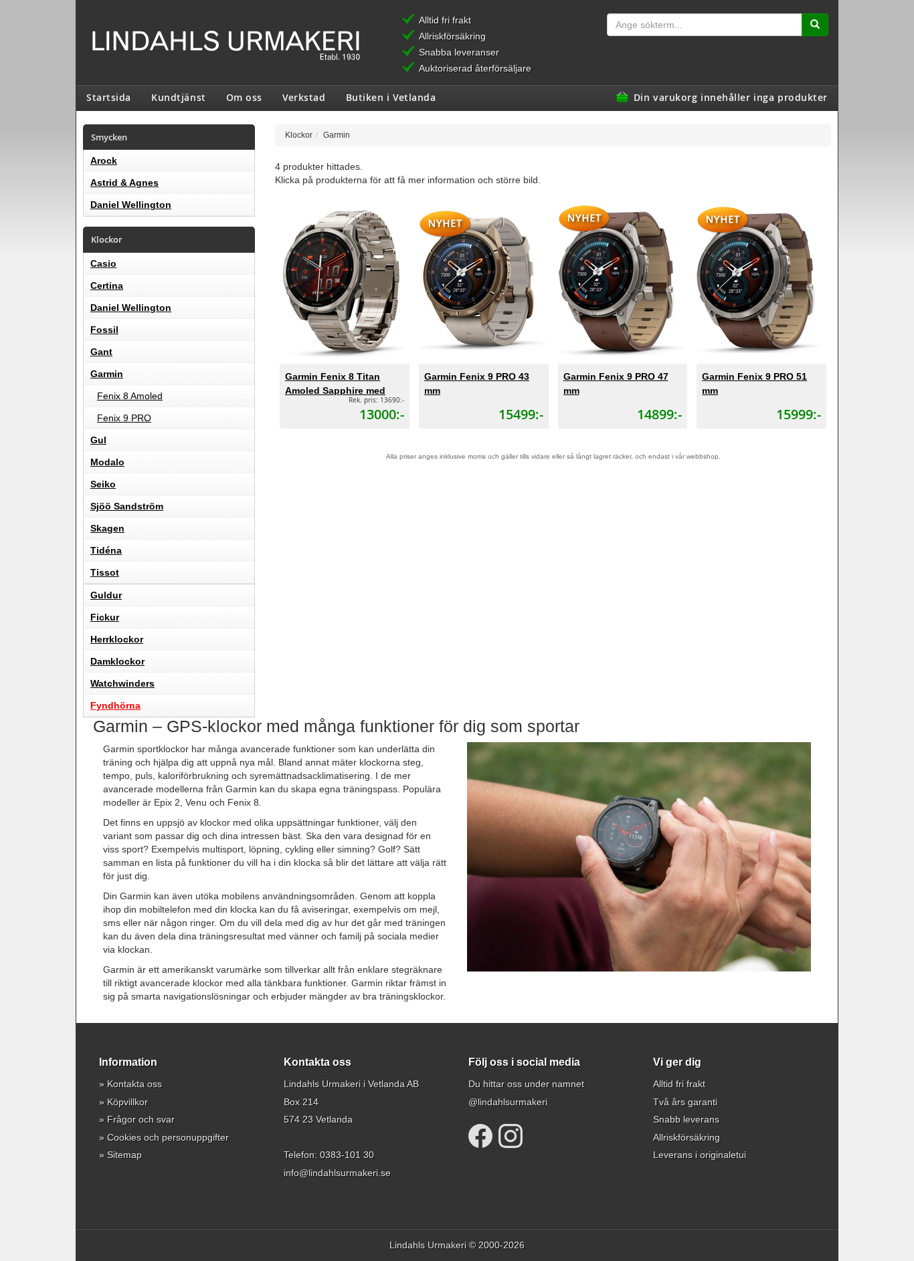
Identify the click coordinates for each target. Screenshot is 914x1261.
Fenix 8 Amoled (130, 395)
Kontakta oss (134, 1083)
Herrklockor (116, 639)
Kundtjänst (178, 97)
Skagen (107, 528)
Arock (103, 160)
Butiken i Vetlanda (391, 97)
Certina (106, 285)
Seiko (103, 484)
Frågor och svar (141, 1119)
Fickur (104, 617)
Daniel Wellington (130, 204)
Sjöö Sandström (126, 506)
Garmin (106, 373)
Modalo (107, 462)
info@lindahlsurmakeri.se (337, 1172)
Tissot (104, 572)
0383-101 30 (347, 1154)
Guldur (106, 595)
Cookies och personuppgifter (168, 1137)
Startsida (108, 97)
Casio (103, 263)
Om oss (244, 97)
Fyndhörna (115, 705)
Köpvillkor (127, 1102)
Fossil (104, 329)
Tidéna (106, 550)
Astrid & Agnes (124, 182)
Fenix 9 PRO (124, 418)
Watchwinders (122, 683)
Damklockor (117, 661)
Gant (101, 351)
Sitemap (124, 1154)
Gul (98, 440)
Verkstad (303, 97)
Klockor (298, 134)
